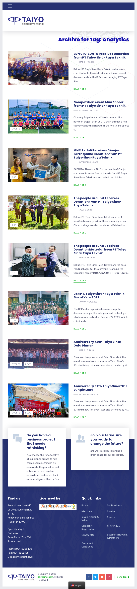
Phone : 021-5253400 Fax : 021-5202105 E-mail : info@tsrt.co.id (20, 553)
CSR (14, 81)
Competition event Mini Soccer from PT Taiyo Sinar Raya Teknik (100, 104)
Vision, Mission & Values (90, 519)
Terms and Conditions (87, 545)
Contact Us (88, 535)
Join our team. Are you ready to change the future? (106, 439)
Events (16, 129)
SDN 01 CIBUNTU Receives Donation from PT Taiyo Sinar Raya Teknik (101, 56)
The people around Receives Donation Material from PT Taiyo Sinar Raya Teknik (100, 249)
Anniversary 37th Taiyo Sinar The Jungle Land (100, 388)
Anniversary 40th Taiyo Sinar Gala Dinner (97, 344)
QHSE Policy (113, 526)
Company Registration (88, 527)
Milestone (87, 511)
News (28, 364)
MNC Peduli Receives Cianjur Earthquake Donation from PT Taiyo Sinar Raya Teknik (98, 154)
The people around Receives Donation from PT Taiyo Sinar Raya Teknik (97, 201)
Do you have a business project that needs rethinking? (41, 441)
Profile (85, 505)
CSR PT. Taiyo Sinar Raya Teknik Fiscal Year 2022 (99, 295)
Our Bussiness (114, 505)
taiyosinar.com (45, 577)
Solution (111, 511)
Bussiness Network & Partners (117, 536)
